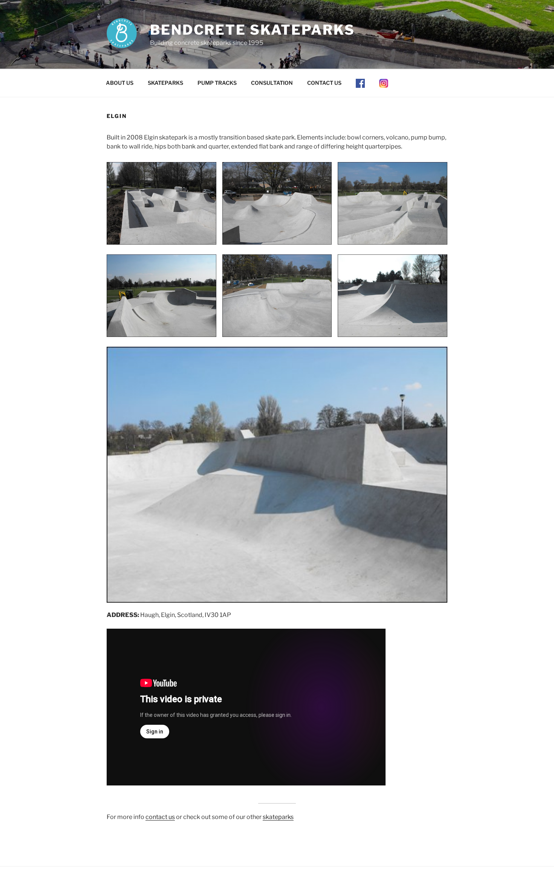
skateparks (278, 817)
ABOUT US (119, 83)
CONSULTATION (272, 83)
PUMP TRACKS (217, 83)
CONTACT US (324, 83)
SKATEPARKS (165, 83)
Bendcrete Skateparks (252, 29)
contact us (160, 817)
